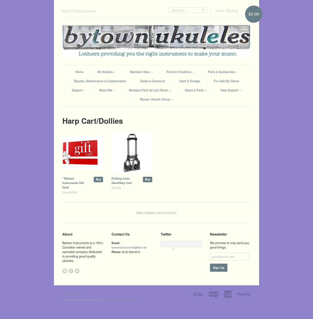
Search (66, 294)
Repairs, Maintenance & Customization (100, 81)
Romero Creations (179, 72)
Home (79, 72)
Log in (66, 10)
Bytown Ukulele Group (155, 99)
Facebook (71, 271)
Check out (232, 10)
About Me (106, 90)
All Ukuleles (105, 72)
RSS (77, 271)
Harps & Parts (194, 90)
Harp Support (229, 90)
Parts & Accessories (222, 72)
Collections (150, 212)
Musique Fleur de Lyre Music (149, 90)
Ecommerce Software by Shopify (119, 300)
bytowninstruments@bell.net (129, 247)
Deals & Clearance (152, 81)
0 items (219, 10)
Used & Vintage (189, 81)
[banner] (156, 41)
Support (77, 90)
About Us (78, 294)
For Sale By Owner (226, 81)
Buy (98, 179)
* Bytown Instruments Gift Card (73, 182)
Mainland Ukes (140, 72)
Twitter (64, 271)
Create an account (85, 10)
